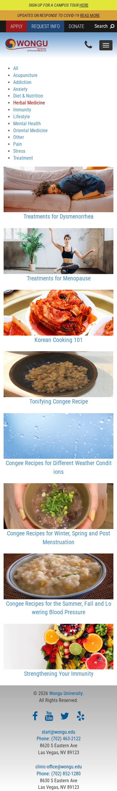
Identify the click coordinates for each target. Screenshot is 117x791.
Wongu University (65, 693)
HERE (84, 5)
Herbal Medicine (29, 103)
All (15, 68)
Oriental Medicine (30, 130)
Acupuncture (25, 75)
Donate (76, 26)
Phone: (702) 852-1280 (59, 774)
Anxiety (20, 89)
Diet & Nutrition (28, 96)
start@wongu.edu (58, 732)
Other (18, 137)
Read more (90, 15)
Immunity (22, 110)
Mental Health (27, 123)
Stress (19, 151)
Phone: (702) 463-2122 (59, 739)
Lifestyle (21, 117)
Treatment (23, 158)
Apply (16, 26)
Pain (17, 144)
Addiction (22, 82)
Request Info (46, 26)
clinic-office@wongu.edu (58, 767)
